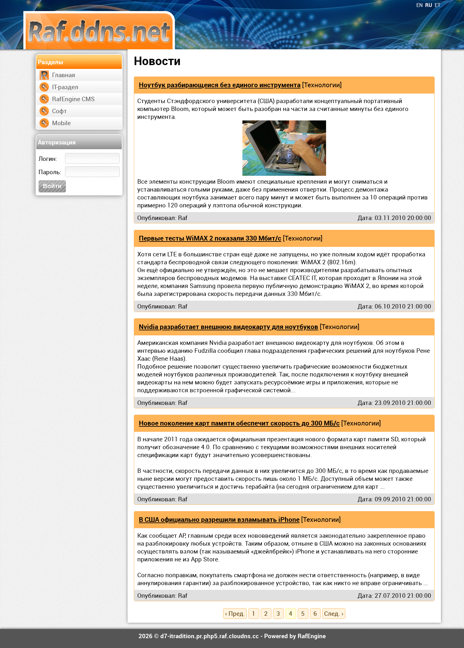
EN (419, 5)
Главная (63, 75)
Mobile (61, 123)
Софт (59, 111)
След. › (333, 613)
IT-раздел (65, 87)
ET (437, 5)
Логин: (48, 158)
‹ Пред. (235, 613)
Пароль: (50, 172)
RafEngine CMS (73, 99)
